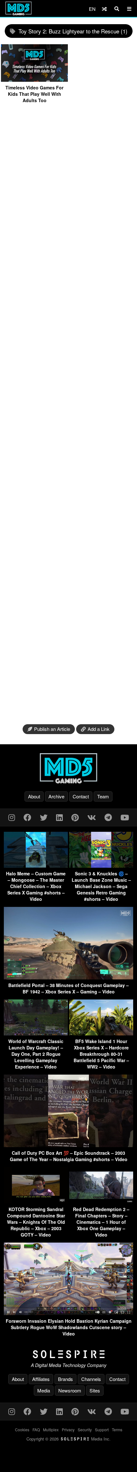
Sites (95, 1390)
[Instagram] (11, 817)
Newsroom (69, 1390)
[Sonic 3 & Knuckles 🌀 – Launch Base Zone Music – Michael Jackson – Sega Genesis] (101, 865)
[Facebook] (27, 817)
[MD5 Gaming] (68, 768)
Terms (117, 1429)
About (34, 796)
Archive (56, 796)
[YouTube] (124, 817)
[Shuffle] (104, 9)
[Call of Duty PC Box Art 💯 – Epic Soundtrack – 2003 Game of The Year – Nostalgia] (68, 1145)
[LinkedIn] (59, 817)
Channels (91, 1379)
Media (43, 1390)
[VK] (91, 817)
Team (103, 796)
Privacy (68, 1429)
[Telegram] (108, 817)
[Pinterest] (75, 817)
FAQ (36, 1429)
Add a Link (99, 728)
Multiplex (51, 1429)
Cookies (22, 1429)
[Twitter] (43, 817)
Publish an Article (52, 728)
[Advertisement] (68, 414)
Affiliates (41, 1379)
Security (85, 1429)
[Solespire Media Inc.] (68, 1354)
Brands (65, 1379)
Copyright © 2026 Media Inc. (68, 1439)
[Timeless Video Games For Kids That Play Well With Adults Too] (34, 79)
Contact (81, 796)
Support (102, 1429)
